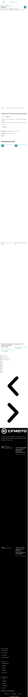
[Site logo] (14, 1)
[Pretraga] (26, 2)
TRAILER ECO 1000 (18, 344)
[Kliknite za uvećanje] (3, 4)
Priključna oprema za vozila (7, 349)
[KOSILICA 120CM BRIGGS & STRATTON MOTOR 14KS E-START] (7, 192)
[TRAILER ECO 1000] (20, 192)
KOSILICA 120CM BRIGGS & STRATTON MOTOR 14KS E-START (7, 345)
